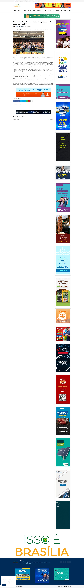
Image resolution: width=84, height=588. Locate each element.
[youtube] (65, 562)
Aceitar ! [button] (4, 585)
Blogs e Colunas (56, 10)
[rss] (70, 1)
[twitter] (68, 1)
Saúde (44, 10)
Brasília (19, 10)
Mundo (33, 10)
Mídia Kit (69, 586)
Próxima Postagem (50, 119)
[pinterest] (70, 562)
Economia (38, 10)
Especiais (49, 10)
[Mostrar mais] (32, 101)
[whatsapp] (64, 1)
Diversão (24, 10)
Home (15, 10)
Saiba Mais (8, 583)
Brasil (29, 10)
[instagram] (67, 1)
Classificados (63, 10)
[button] (67, 10)
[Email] (30, 101)
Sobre (62, 586)
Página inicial (15, 19)
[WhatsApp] (27, 101)
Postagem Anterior (17, 119)
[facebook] (61, 562)
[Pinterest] (29, 101)
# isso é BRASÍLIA (21, 19)
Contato (65, 586)
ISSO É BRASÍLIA (21, 586)
